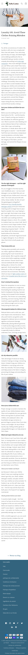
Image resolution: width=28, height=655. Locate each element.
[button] (2, 4)
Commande (6, 570)
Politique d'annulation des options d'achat (14, 653)
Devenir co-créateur (9, 597)
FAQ (4, 566)
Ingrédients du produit (9, 601)
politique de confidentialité (11, 578)
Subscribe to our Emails (10, 613)
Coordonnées (15, 650)
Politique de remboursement (11, 586)
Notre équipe (7, 593)
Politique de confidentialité (15, 645)
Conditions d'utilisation (9, 582)
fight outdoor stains (19, 274)
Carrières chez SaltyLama (10, 605)
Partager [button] (5, 43)
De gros (5, 609)
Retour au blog (15, 555)
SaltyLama (8, 640)
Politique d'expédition (9, 589)
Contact (5, 574)
